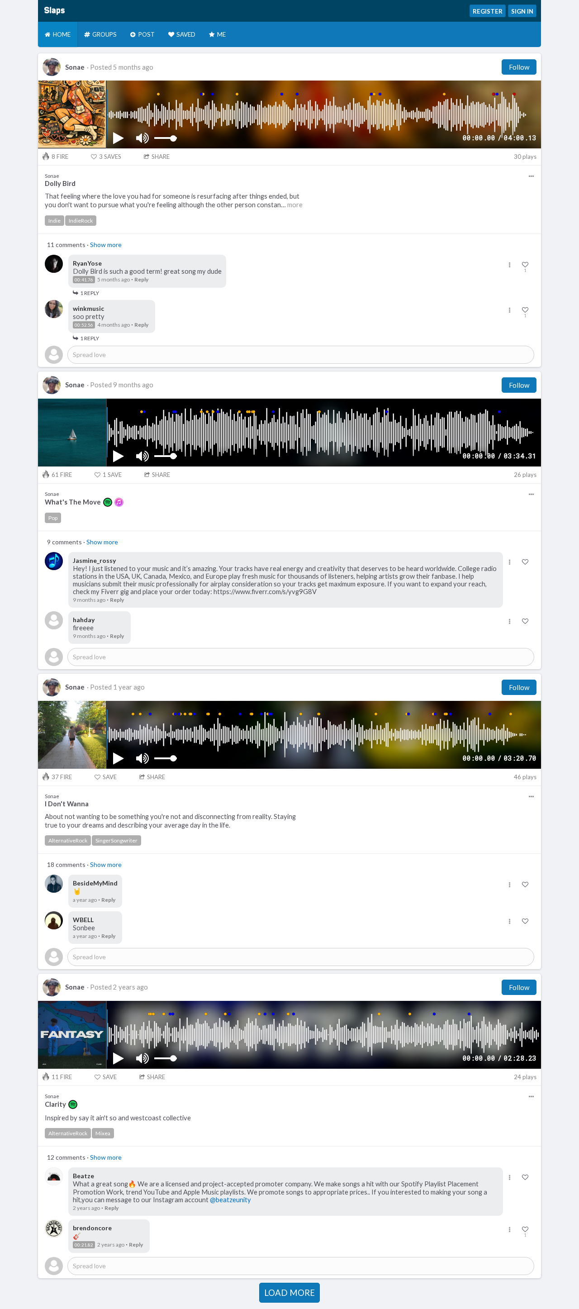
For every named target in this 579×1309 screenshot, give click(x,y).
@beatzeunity (230, 1200)
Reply (141, 279)
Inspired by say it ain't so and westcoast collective (118, 1118)
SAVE (112, 474)
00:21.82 (84, 1244)
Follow (519, 67)
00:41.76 (84, 279)
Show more (106, 244)
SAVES (110, 156)
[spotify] (107, 502)
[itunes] (118, 502)
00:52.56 (84, 325)
